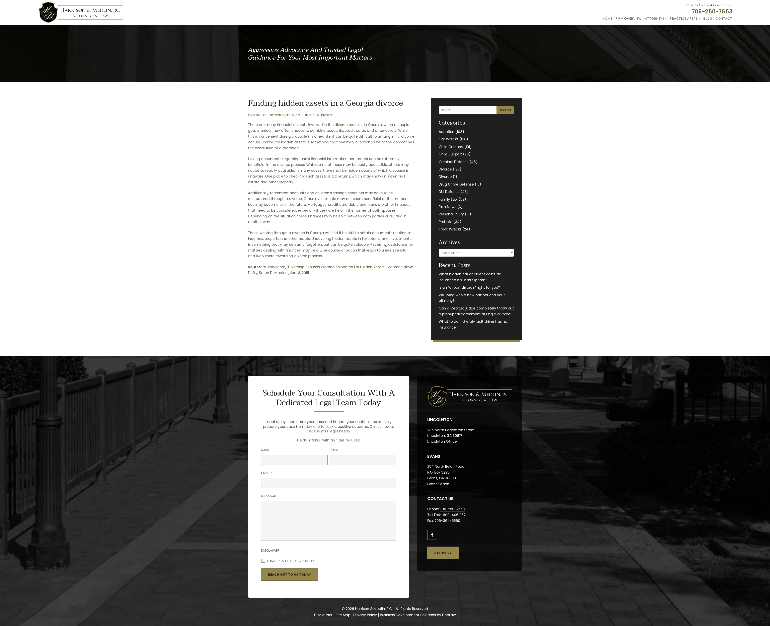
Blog (707, 18)
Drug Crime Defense (456, 184)
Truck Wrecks (450, 229)
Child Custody (451, 146)
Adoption (446, 131)
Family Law (448, 199)
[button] (764, 602)
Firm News (447, 206)
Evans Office (438, 484)
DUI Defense (449, 191)
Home (607, 18)
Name (265, 450)
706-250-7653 (712, 11)
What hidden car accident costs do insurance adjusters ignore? (470, 277)
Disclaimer (270, 550)
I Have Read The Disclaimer (290, 561)
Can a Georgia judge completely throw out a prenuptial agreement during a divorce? (476, 311)
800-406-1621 (455, 514)
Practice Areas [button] (684, 18)
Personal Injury (451, 214)
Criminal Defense (454, 161)
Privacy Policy (365, 615)
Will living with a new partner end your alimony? (472, 298)
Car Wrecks (448, 139)
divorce (341, 124)
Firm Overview (628, 18)
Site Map (342, 615)
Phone (335, 450)
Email (266, 473)
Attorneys (654, 18)
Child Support (450, 154)
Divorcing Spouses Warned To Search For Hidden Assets (336, 267)
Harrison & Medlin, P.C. (284, 115)
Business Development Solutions (408, 615)
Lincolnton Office (442, 441)
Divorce (327, 115)
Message (268, 495)
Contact (723, 18)
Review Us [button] (443, 552)
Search (505, 110)
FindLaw (449, 615)
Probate (445, 221)
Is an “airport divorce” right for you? (469, 287)
